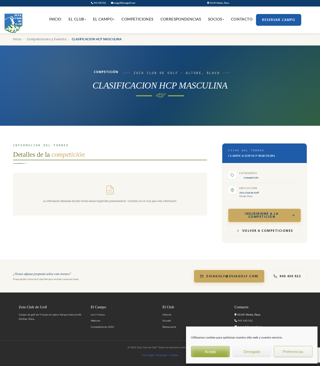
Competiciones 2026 (102, 327)
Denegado (252, 352)
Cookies (174, 355)
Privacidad (161, 355)
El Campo (104, 19)
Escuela (166, 321)
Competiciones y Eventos (47, 39)
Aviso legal (148, 355)
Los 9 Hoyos (98, 315)
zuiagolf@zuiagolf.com (124, 3)
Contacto (241, 19)
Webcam (95, 321)
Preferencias (293, 352)
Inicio (55, 19)
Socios (216, 19)
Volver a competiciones (267, 230)
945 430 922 (99, 3)
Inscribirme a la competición (261, 215)
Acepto (210, 352)
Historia (166, 315)
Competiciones (137, 19)
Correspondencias (180, 19)
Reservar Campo (278, 20)
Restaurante (169, 327)
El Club (77, 19)
